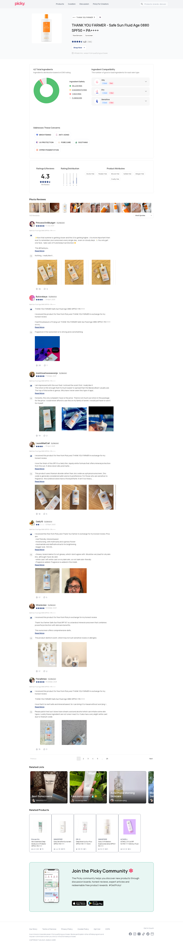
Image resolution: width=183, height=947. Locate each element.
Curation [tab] (72, 4)
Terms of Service (49, 929)
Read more (39, 251)
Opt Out (97, 929)
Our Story (33, 929)
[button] (144, 215)
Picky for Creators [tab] (101, 4)
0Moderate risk (79, 90)
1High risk (76, 94)
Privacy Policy (67, 929)
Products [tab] (60, 4)
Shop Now (77, 47)
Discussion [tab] (84, 4)
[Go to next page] (151, 759)
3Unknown (77, 98)
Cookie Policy (83, 929)
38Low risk (77, 86)
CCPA (107, 929)
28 (107, 759)
